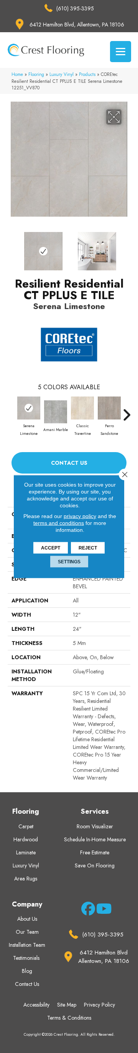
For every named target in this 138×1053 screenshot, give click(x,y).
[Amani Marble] (55, 411)
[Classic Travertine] (82, 408)
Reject (88, 548)
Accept (50, 548)
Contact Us (69, 463)
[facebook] (86, 910)
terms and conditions (58, 523)
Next (126, 247)
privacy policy (80, 516)
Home (17, 74)
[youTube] (101, 910)
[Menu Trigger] (120, 51)
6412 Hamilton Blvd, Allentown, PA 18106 (77, 24)
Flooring (36, 74)
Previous (11, 247)
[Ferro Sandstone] (109, 408)
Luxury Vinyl (61, 74)
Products (87, 74)
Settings (69, 561)
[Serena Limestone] (28, 408)
